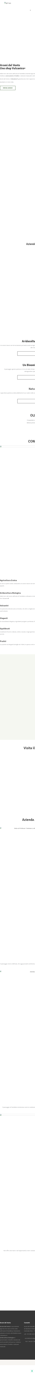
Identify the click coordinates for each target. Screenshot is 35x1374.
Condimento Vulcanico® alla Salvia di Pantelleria (18, 203)
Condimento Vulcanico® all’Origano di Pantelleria (18, 111)
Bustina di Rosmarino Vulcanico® (13, 155)
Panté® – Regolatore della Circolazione (15, 162)
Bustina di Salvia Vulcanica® (12, 201)
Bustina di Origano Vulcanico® (12, 108)
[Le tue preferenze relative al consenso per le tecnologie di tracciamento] (32, 1371)
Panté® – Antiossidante (10, 113)
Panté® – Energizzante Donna (12, 205)
